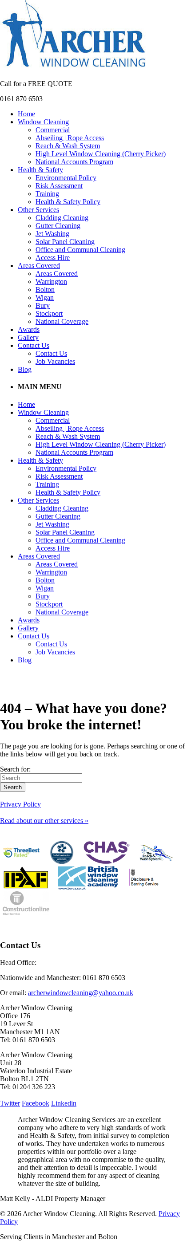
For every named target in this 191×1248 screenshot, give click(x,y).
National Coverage (62, 321)
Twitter (10, 1103)
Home (26, 114)
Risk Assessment (59, 185)
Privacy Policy (20, 804)
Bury (43, 305)
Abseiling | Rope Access (70, 138)
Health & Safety (40, 169)
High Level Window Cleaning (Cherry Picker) (101, 153)
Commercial (53, 130)
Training (47, 193)
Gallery (28, 337)
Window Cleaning (43, 122)
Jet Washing (52, 233)
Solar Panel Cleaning (65, 241)
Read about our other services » (44, 820)
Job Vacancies (55, 361)
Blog (25, 369)
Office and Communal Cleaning (80, 249)
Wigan (45, 297)
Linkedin (63, 1103)
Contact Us (33, 345)
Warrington (51, 281)
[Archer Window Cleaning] (74, 68)
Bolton (45, 289)
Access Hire (53, 257)
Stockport (49, 313)
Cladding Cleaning (62, 217)
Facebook (35, 1103)
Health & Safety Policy (68, 201)
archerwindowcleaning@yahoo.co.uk (80, 992)
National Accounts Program (74, 161)
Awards (29, 329)
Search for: (15, 769)
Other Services (38, 209)
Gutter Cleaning (58, 225)
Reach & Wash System (68, 146)
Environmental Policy (66, 177)
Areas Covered (39, 265)
